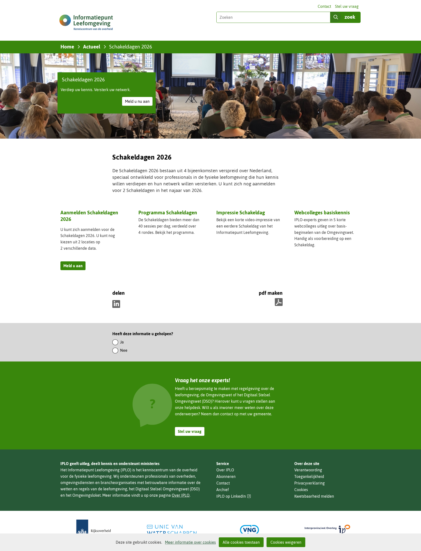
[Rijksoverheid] (93, 530)
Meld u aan (74, 266)
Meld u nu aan (139, 102)
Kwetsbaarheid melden (314, 496)
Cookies (301, 489)
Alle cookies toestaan (241, 542)
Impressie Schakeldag (240, 212)
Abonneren (226, 476)
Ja (122, 342)
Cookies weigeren (285, 542)
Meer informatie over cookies (190, 542)
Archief (222, 489)
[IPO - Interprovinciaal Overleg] (327, 530)
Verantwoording (308, 470)
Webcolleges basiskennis (322, 212)
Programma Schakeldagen (167, 212)
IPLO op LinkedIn (233, 496)
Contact (324, 6)
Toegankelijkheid (309, 476)
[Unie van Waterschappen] (171, 530)
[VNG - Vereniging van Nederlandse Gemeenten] (249, 530)
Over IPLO (181, 495)
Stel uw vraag (347, 6)
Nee (123, 350)
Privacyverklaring (309, 483)
